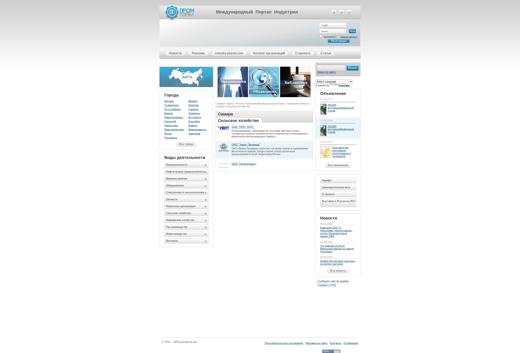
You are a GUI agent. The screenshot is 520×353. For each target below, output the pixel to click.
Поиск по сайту (326, 72)
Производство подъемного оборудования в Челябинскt (341, 152)
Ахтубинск (194, 117)
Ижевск (192, 101)
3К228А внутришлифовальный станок (341, 108)
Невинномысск (197, 129)
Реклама (198, 53)
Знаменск (194, 113)
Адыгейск (194, 121)
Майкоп (192, 125)
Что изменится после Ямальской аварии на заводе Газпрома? (337, 248)
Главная (220, 103)
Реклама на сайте (316, 343)
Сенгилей (170, 121)
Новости (175, 53)
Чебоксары (171, 125)
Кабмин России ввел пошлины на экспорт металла (337, 262)
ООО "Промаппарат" (244, 163)
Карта (230, 103)
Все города (186, 144)
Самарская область (297, 103)
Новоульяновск (173, 117)
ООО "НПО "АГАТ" (243, 126)
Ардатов (193, 105)
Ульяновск (170, 137)
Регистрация (338, 40)
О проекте (302, 53)
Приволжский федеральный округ (265, 103)
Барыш (168, 113)
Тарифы (327, 180)
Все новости (338, 270)
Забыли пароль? (348, 37)
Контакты (335, 343)
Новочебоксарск (174, 129)
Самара (220, 106)
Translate (344, 85)
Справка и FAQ (326, 285)
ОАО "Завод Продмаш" (246, 144)
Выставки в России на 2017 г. (339, 203)
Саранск (193, 109)
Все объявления (338, 165)
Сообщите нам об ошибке (333, 281)
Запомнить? (330, 37)
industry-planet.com (229, 53)
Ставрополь (171, 105)
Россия (240, 103)
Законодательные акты (336, 187)
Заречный (194, 133)
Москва (168, 101)
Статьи (326, 53)
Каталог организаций (269, 53)
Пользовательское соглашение (284, 343)
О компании (351, 343)
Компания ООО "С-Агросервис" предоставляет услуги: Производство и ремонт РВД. (336, 232)
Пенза (168, 133)
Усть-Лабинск (172, 109)
